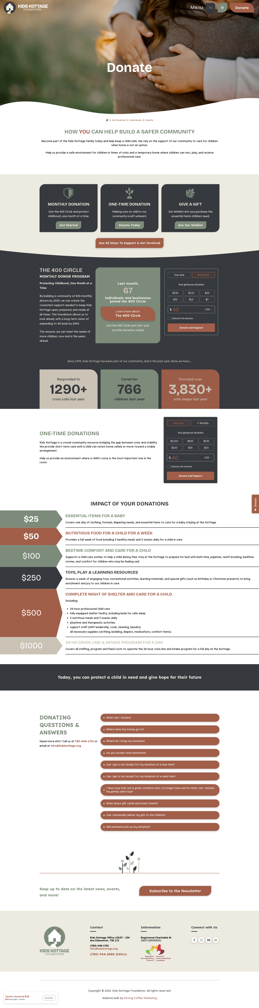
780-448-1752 (84, 741)
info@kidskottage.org (66, 745)
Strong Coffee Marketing (140, 998)
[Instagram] (201, 940)
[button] (210, 7)
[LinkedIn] (216, 940)
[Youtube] (209, 940)
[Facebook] (194, 940)
